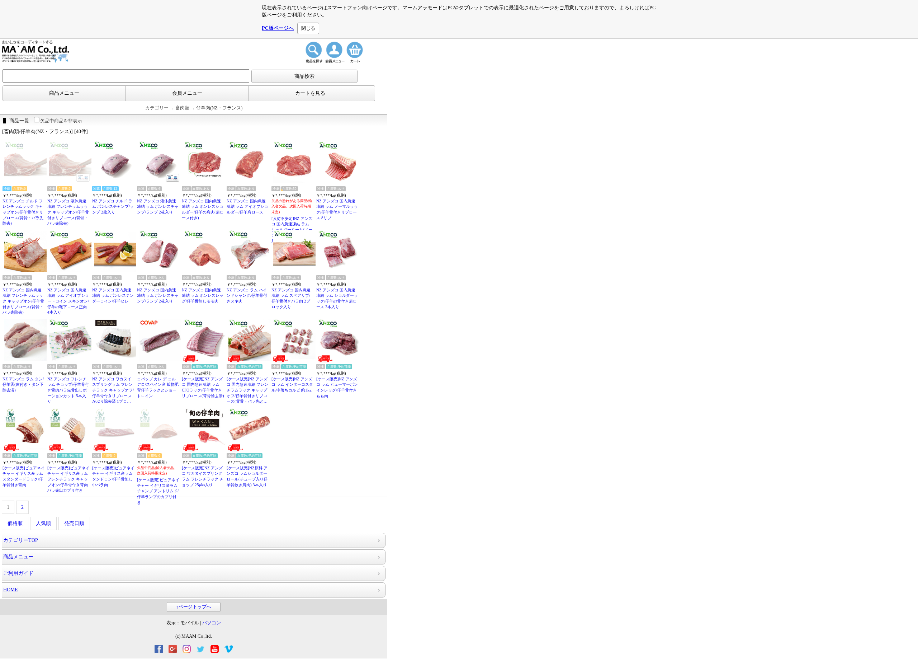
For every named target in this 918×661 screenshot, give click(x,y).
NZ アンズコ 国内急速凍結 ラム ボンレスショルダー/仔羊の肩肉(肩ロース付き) (203, 209)
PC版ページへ (278, 28)
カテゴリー (157, 108)
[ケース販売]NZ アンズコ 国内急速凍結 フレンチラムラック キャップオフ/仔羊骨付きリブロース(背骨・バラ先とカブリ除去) (247, 390)
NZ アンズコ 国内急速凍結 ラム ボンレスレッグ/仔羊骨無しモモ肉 (202, 295)
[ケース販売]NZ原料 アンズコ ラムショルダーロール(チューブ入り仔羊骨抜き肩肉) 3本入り (247, 476)
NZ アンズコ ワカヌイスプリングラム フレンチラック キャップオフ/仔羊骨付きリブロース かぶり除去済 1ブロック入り (113, 390)
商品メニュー (64, 93)
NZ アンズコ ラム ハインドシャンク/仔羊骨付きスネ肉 (247, 295)
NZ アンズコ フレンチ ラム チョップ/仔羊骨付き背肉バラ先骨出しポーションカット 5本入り (68, 390)
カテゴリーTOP (20, 540)
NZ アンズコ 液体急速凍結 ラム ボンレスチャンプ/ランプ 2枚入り (158, 206)
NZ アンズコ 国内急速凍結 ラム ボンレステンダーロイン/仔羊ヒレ (113, 295)
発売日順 (74, 523)
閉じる (308, 28)
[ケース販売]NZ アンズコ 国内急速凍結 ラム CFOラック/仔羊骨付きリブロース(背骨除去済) (203, 387)
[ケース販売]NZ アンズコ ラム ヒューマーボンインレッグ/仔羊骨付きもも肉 (337, 387)
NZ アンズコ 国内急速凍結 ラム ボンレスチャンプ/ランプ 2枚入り (158, 295)
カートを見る (310, 93)
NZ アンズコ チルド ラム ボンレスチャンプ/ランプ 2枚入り (113, 206)
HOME (10, 589)
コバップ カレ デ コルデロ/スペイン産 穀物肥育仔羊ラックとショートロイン (158, 387)
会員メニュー (187, 93)
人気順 (43, 523)
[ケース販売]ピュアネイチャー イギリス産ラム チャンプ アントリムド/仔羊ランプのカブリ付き (158, 491)
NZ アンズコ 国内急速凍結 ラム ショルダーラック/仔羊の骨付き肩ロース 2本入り (337, 298)
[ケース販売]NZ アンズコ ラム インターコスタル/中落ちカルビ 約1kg (292, 384)
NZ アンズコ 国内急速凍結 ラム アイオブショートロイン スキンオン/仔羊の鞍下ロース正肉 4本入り (68, 301)
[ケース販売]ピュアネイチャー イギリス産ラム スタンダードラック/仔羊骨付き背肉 (24, 476)
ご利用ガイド (18, 573)
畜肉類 (182, 108)
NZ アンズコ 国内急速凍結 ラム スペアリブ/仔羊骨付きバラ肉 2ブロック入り (291, 298)
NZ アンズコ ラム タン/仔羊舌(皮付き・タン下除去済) (23, 384)
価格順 (15, 523)
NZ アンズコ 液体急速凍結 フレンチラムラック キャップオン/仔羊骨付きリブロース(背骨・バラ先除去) (68, 212)
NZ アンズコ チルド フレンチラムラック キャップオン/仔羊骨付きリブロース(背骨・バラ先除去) (23, 212)
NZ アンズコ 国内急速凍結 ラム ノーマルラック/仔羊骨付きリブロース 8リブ (337, 209)
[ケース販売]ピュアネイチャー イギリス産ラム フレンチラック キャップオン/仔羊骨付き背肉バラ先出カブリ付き (68, 479)
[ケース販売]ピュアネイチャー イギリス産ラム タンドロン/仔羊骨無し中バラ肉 (113, 476)
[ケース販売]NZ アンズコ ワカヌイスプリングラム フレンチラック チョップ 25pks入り (202, 476)
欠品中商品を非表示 (61, 120)
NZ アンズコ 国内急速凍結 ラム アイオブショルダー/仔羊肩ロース (247, 206)
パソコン (211, 622)
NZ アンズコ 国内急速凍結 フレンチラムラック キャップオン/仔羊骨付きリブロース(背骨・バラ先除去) (23, 301)
